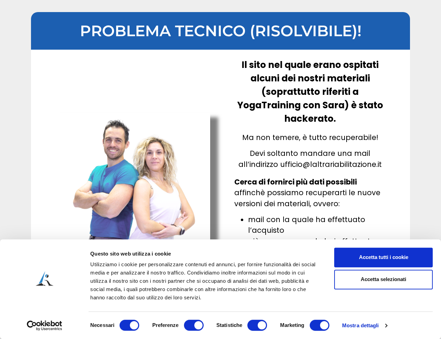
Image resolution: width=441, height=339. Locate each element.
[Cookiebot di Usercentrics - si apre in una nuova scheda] (44, 325)
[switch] (194, 325)
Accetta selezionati (383, 279)
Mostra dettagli (360, 325)
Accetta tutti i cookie (383, 257)
